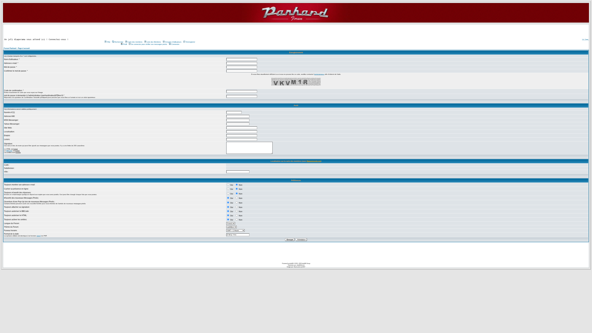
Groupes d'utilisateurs (173, 42)
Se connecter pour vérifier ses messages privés (149, 44)
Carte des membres (134, 42)
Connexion (175, 44)
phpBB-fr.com (300, 265)
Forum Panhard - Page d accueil (17, 48)
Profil (125, 44)
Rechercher (118, 42)
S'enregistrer (190, 42)
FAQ (108, 42)
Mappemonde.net (314, 161)
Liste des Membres (154, 42)
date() (39, 236)
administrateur (319, 74)
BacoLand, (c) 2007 (299, 267)
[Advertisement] (149, 31)
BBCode (9, 151)
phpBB (291, 263)
